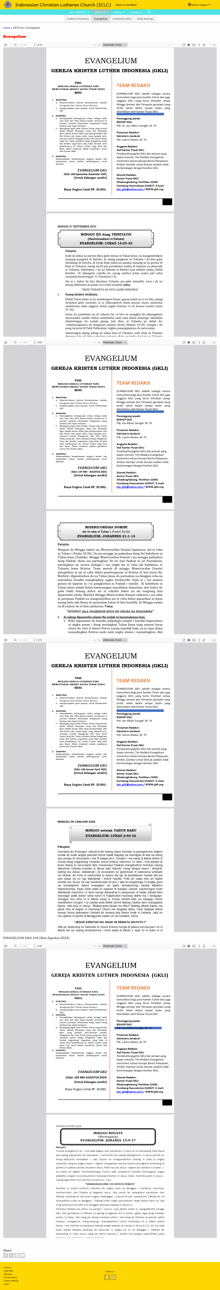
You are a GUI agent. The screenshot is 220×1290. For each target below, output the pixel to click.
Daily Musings (145, 18)
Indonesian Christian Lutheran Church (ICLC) (63, 4)
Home (6, 27)
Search (149, 12)
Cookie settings (11, 1280)
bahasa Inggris (200, 4)
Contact (7, 1267)
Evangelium (100, 18)
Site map (8, 1274)
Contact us (136, 12)
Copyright (8, 1270)
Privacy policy (10, 1277)
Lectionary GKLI (122, 18)
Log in (7, 1283)
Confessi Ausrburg (78, 18)
